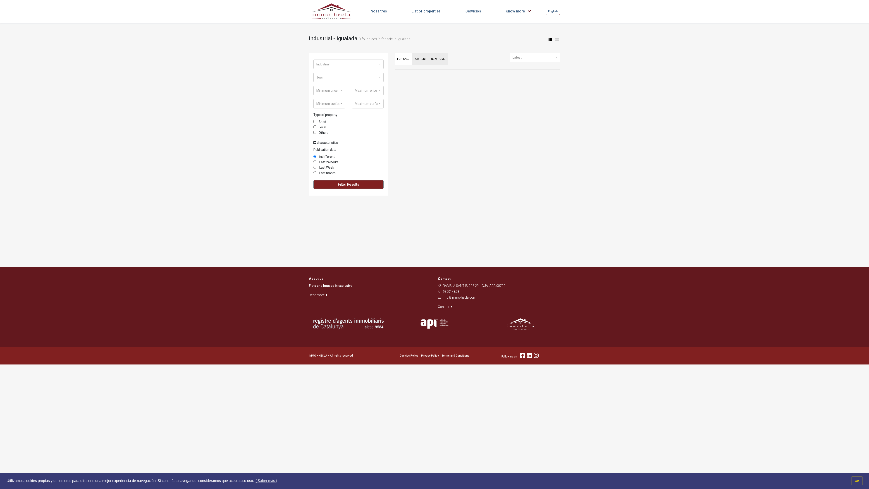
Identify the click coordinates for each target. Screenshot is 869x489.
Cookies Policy (409, 355)
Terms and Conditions (455, 355)
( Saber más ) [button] (266, 481)
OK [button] (857, 481)
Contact (444, 307)
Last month (327, 173)
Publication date (325, 149)
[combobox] (348, 64)
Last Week (326, 167)
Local (322, 127)
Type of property (325, 115)
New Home (438, 58)
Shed (322, 122)
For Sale (403, 58)
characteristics (327, 142)
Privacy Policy (430, 355)
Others (323, 132)
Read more (317, 295)
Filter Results (348, 184)
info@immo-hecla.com (459, 297)
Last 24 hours (329, 162)
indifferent (327, 156)
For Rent (420, 58)
